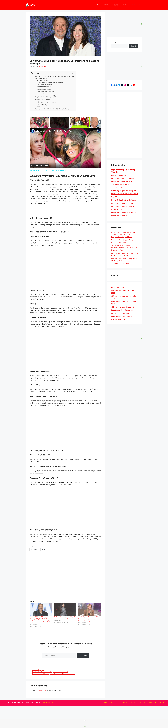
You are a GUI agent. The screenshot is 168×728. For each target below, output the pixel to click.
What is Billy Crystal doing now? (46, 105)
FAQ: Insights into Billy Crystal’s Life (45, 97)
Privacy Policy (123, 702)
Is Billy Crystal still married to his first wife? (49, 101)
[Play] (80, 122)
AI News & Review (102, 5)
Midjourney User (117, 209)
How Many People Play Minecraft (123, 212)
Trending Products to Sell (120, 184)
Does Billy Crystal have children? (47, 103)
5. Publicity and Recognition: (47, 91)
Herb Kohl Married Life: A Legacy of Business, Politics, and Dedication (53, 674)
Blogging (115, 5)
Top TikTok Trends (118, 188)
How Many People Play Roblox (122, 206)
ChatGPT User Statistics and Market (124, 194)
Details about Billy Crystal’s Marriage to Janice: (50, 82)
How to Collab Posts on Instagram (124, 200)
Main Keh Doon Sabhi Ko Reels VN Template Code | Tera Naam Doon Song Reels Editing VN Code (123, 234)
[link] (33, 131)
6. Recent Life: (43, 93)
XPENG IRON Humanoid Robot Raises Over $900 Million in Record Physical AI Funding (124, 247)
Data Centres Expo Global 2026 (123, 316)
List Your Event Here (118, 319)
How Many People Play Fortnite (123, 203)
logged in (42, 690)
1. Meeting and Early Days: (46, 84)
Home (106, 702)
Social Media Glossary (119, 175)
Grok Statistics (116, 197)
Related (37, 107)
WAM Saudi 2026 (117, 287)
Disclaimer (143, 702)
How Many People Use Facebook (123, 181)
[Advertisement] (124, 125)
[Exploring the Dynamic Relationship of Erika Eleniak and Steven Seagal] (65, 609)
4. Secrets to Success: (45, 89)
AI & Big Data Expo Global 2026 (123, 313)
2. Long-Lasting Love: (45, 86)
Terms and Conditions (156, 702)
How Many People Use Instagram (123, 191)
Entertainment (135, 5)
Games (124, 5)
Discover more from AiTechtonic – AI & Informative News (52, 109)
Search (113, 42)
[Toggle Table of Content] (72, 73)
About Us (113, 702)
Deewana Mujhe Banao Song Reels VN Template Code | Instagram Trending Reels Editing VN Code (124, 261)
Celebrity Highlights (38, 670)
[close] (85, 720)
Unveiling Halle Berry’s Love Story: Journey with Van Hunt (50, 672)
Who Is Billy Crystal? (41, 78)
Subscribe (83, 655)
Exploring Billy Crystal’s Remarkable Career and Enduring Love (53, 76)
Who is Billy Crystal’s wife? (45, 99)
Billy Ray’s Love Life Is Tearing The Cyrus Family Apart (57, 131)
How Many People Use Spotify (122, 178)
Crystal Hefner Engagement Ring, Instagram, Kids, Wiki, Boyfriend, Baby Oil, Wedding (89, 619)
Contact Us (134, 702)
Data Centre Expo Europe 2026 (123, 310)
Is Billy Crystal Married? (42, 80)
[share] (97, 130)
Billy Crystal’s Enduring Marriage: (47, 95)
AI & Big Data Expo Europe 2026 (123, 307)
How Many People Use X (120, 215)
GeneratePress (48, 702)
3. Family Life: (43, 88)
